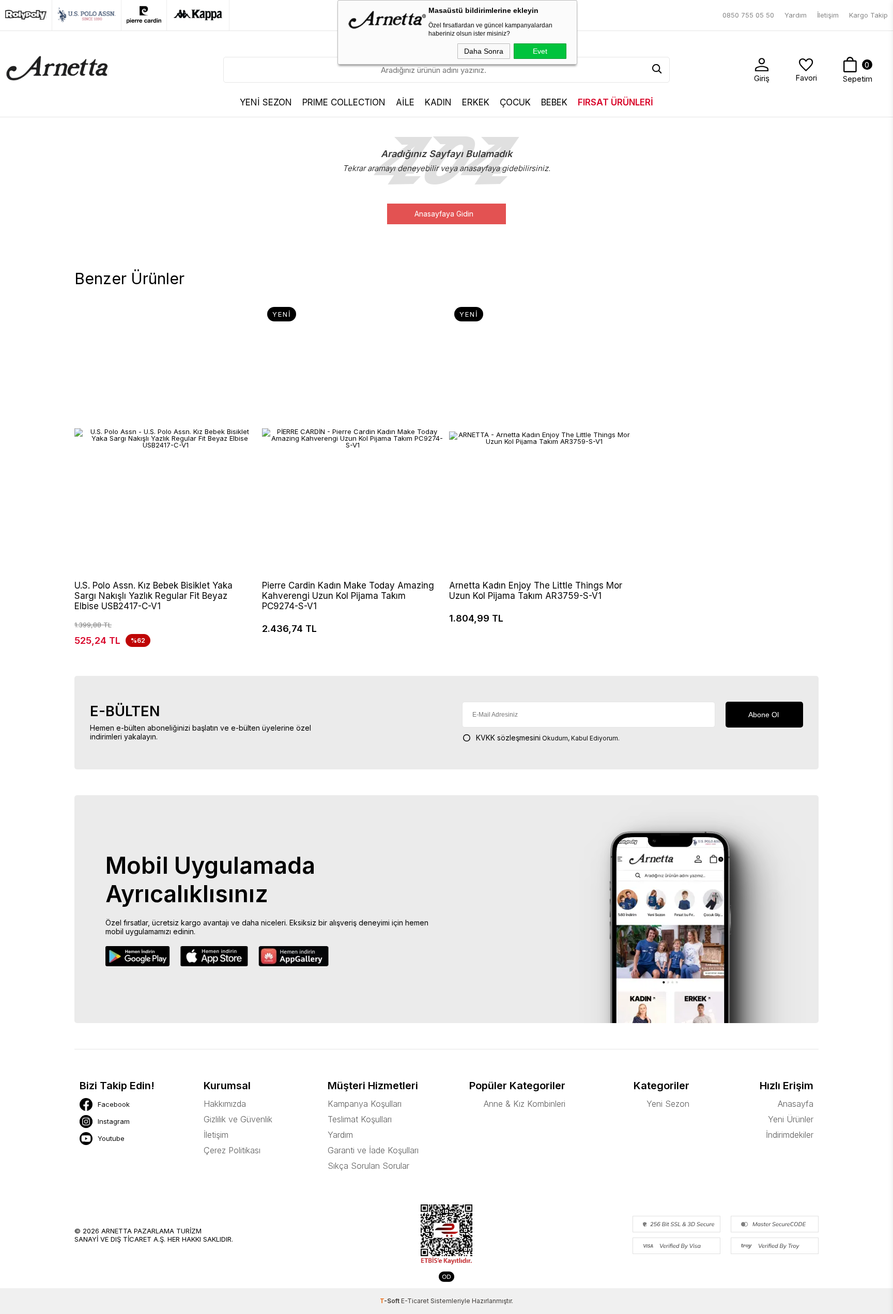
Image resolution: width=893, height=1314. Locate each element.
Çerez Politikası (232, 1150)
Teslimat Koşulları (360, 1119)
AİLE (405, 102)
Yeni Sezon (667, 1104)
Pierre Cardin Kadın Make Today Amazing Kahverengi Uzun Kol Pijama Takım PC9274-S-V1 (348, 595)
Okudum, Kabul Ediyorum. (548, 737)
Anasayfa (795, 1104)
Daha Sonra (483, 51)
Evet (540, 51)
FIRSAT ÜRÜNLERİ (615, 102)
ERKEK (475, 102)
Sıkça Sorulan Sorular (368, 1166)
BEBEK (554, 102)
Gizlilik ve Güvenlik (238, 1119)
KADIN (438, 102)
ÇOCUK (515, 102)
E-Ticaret (415, 1301)
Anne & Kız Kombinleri (524, 1104)
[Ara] (656, 69)
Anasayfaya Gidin (443, 213)
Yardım (795, 15)
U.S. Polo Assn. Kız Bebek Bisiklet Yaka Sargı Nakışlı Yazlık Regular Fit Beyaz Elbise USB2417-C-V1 (153, 595)
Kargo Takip (868, 15)
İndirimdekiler (789, 1135)
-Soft (390, 1301)
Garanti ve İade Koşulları (373, 1150)
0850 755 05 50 (748, 15)
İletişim (828, 15)
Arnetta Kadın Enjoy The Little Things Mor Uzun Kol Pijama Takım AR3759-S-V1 (535, 590)
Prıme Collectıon (344, 102)
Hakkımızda (225, 1104)
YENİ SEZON (266, 102)
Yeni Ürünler (790, 1119)
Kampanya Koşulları (365, 1104)
